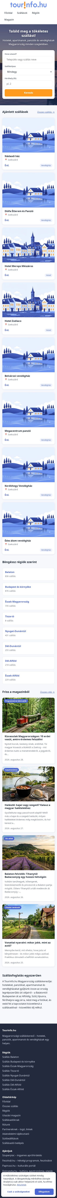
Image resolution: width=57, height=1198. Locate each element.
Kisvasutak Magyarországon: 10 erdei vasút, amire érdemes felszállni (27, 738)
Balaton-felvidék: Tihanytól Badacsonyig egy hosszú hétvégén (25, 875)
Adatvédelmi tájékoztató (15, 1133)
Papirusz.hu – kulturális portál (19, 1165)
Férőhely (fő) (10, 78)
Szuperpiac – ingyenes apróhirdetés (22, 1155)
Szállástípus (10, 66)
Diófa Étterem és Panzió (19, 211)
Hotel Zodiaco (13, 321)
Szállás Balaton (10, 1057)
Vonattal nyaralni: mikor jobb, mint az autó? (28, 944)
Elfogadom (44, 1191)
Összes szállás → (46, 112)
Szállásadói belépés (13, 1143)
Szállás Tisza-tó (10, 1070)
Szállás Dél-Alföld (11, 1084)
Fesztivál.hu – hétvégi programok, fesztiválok (27, 1160)
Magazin (9, 19)
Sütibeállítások (10, 1138)
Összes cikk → (47, 692)
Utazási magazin (11, 1115)
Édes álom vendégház (18, 540)
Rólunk (6, 1124)
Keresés (28, 92)
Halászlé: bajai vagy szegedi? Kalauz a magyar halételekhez (27, 806)
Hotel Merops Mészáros (19, 266)
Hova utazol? (11, 54)
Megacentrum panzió (18, 430)
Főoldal (8, 12)
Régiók (36, 12)
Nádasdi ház (12, 156)
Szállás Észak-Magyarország (17, 1066)
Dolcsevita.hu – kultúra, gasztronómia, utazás (27, 1171)
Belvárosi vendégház (17, 376)
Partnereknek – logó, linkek (17, 1129)
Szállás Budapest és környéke (18, 1061)
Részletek (21, 1184)
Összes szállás (10, 1106)
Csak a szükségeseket (18, 1191)
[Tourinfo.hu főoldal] (28, 5)
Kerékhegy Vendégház (18, 485)
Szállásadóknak (10, 1120)
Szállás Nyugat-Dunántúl (16, 1075)
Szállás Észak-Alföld (13, 1089)
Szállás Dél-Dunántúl (13, 1080)
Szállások (22, 12)
